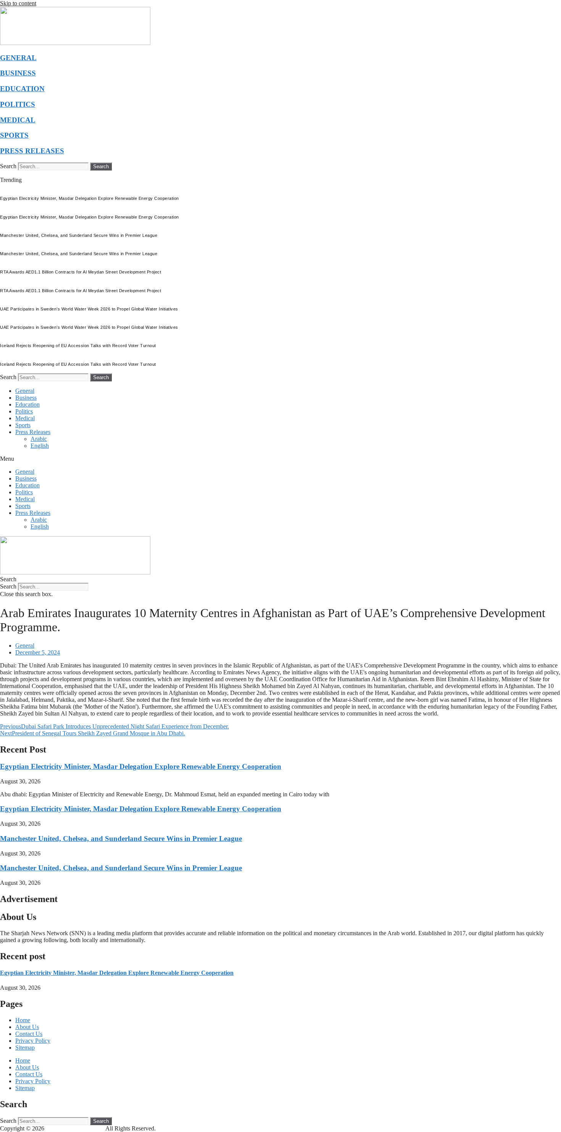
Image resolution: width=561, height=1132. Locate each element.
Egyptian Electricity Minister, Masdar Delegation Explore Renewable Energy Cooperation (140, 766)
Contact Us (28, 1034)
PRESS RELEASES (32, 151)
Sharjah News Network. (75, 1128)
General (24, 391)
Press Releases (32, 432)
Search (8, 166)
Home (22, 1020)
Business (26, 397)
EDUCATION (22, 89)
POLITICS (17, 104)
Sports (23, 425)
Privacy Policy (32, 1040)
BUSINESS (18, 73)
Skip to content (18, 3)
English (40, 445)
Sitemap (25, 1047)
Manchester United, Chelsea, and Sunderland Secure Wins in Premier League (121, 839)
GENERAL (18, 58)
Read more (161, 940)
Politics (24, 411)
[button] (280, 458)
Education (27, 404)
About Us (27, 1027)
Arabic (39, 439)
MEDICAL (17, 120)
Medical (25, 418)
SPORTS (14, 135)
